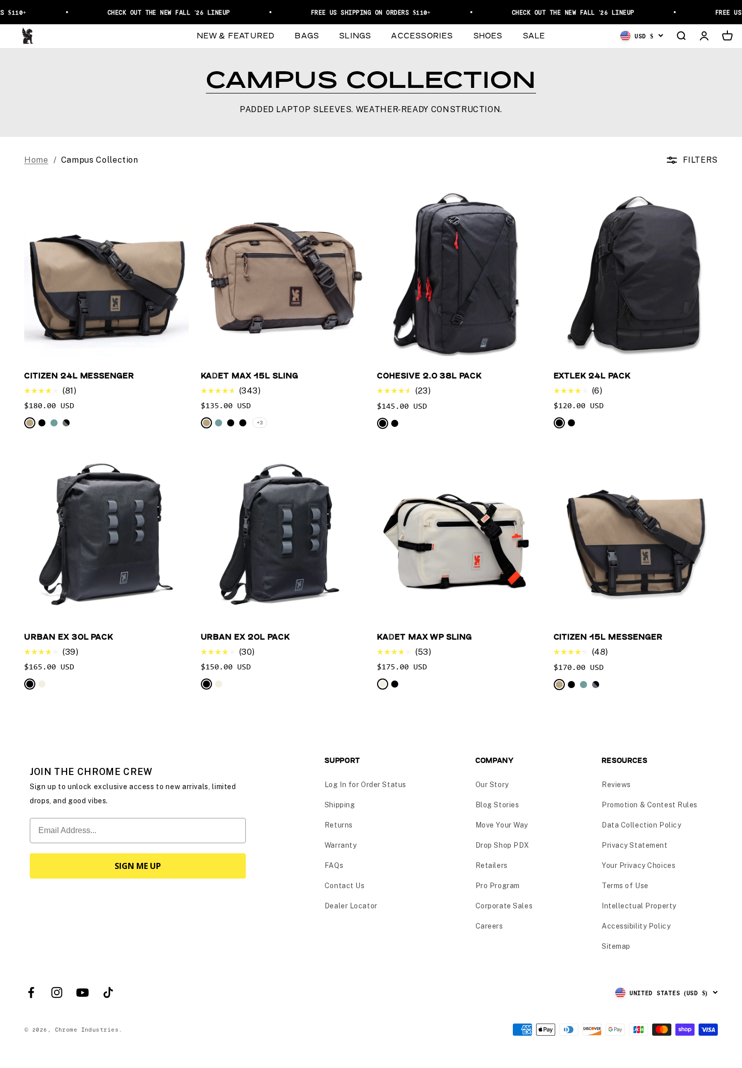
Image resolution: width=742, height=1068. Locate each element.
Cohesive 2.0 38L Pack (429, 375)
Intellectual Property (639, 906)
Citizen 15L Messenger (608, 636)
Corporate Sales (504, 906)
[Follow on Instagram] (57, 992)
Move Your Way (501, 825)
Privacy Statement (635, 845)
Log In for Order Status (365, 785)
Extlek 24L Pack (592, 375)
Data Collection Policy (641, 825)
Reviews (616, 785)
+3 (260, 422)
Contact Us (345, 886)
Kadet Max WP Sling (424, 636)
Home (36, 160)
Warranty (340, 845)
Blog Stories (497, 805)
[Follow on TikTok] (108, 992)
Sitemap (616, 946)
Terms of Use (625, 886)
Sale (534, 35)
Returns (339, 825)
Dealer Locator (351, 906)
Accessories (422, 35)
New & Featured (236, 35)
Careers (489, 926)
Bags (307, 35)
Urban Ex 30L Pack (68, 636)
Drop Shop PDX (502, 845)
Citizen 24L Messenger (79, 375)
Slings (355, 35)
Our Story (492, 785)
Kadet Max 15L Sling (249, 375)
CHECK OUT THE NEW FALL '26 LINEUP (157, 12)
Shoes (488, 35)
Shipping (340, 805)
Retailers (491, 865)
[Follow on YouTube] (82, 992)
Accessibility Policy (636, 926)
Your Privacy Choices (638, 865)
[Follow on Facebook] (31, 992)
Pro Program (497, 886)
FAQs (334, 865)
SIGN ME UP (138, 865)
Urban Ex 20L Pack (245, 636)
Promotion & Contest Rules (650, 805)
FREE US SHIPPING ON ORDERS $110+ (360, 12)
